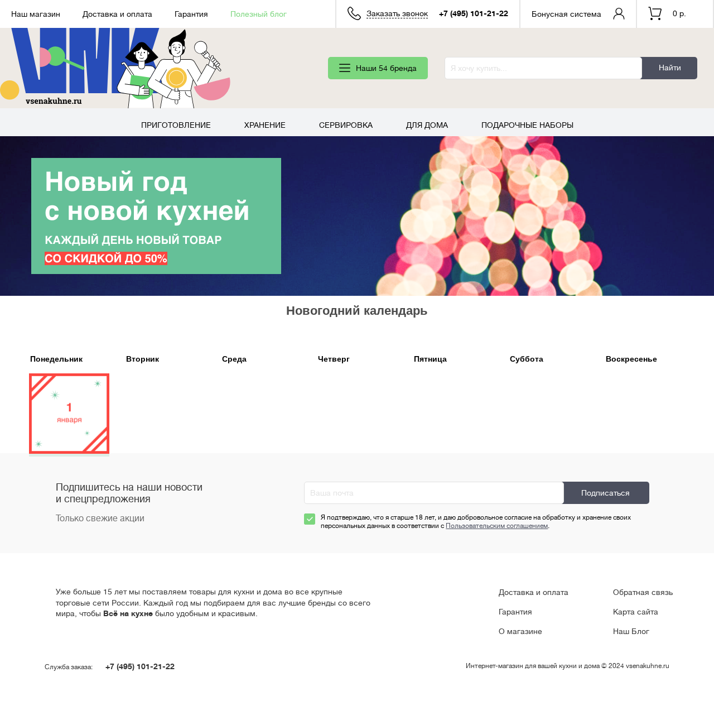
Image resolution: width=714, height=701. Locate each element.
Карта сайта (635, 611)
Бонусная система (566, 13)
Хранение (265, 125)
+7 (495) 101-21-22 (473, 13)
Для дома (427, 125)
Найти (670, 67)
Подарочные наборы (527, 125)
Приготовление (176, 125)
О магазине (520, 631)
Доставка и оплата (117, 13)
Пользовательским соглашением (497, 526)
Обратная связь (643, 592)
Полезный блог (258, 13)
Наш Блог (631, 631)
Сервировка (346, 125)
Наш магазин (35, 13)
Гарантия (191, 13)
